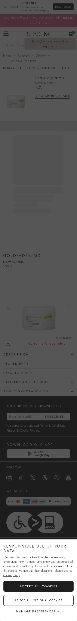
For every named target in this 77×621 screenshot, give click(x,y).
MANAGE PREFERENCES (36, 611)
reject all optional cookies (39, 600)
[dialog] (38, 580)
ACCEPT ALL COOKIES (39, 586)
